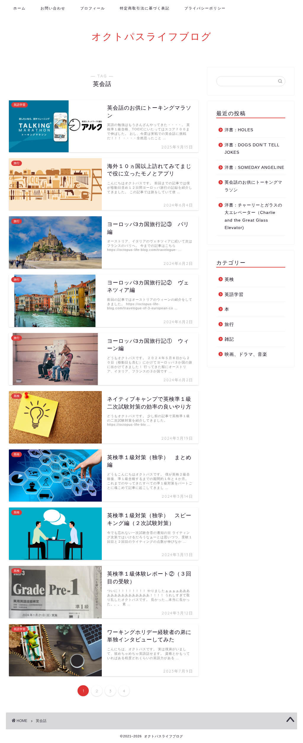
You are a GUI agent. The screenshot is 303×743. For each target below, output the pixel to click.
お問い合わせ (53, 8)
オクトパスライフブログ (151, 36)
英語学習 (234, 294)
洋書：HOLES (239, 130)
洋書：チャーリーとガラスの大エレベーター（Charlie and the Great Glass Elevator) (253, 216)
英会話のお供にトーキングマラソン (253, 186)
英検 (229, 279)
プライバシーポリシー (205, 8)
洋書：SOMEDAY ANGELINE (254, 167)
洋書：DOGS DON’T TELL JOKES (252, 149)
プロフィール (92, 8)
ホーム (19, 8)
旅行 (229, 324)
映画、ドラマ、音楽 (246, 354)
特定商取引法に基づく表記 (145, 8)
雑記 (229, 339)
